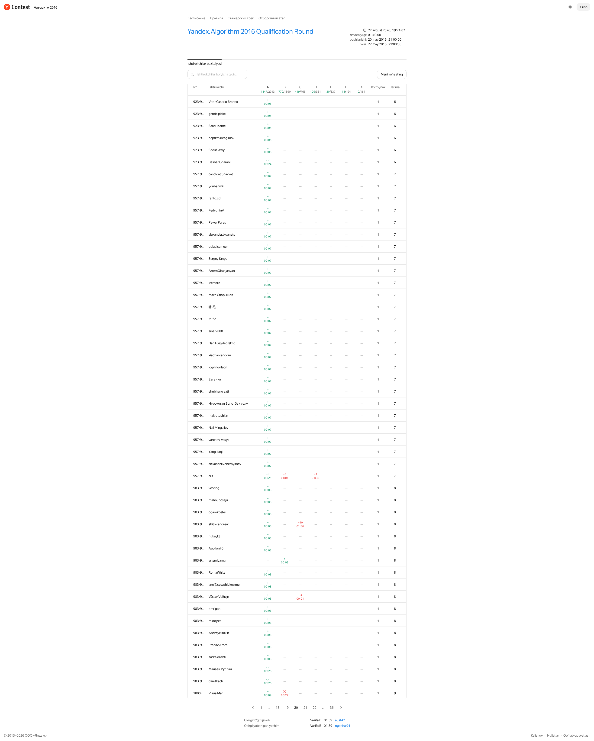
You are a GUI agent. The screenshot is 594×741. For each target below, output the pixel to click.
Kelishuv (537, 735)
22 (314, 707)
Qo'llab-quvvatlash (576, 735)
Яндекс (40, 735)
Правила (216, 18)
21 (305, 707)
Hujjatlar (553, 735)
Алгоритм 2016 (45, 7)
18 (277, 707)
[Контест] (17, 7)
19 (287, 707)
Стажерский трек (241, 18)
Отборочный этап (271, 18)
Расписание (196, 18)
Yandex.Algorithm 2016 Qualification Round (250, 31)
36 (332, 707)
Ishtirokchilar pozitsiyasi (204, 63)
